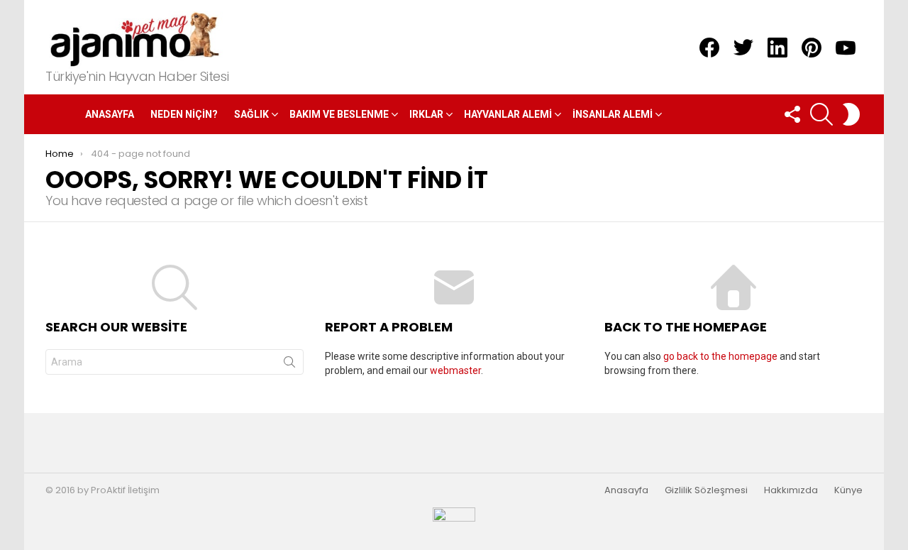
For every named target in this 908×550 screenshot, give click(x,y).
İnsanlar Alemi (612, 114)
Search (289, 364)
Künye (848, 490)
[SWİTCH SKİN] (851, 114)
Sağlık (251, 114)
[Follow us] (791, 114)
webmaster (455, 370)
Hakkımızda (791, 490)
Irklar (426, 114)
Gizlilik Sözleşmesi (706, 490)
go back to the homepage (720, 356)
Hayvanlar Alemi (508, 114)
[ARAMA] (821, 114)
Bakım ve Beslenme (339, 114)
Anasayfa (109, 114)
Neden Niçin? (184, 114)
